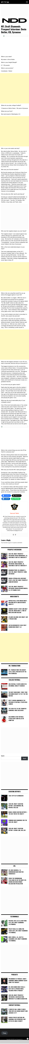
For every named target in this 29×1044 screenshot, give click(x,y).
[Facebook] (15, 535)
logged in (10, 542)
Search (2, 756)
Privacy (4, 1033)
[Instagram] (13, 535)
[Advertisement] (14, 88)
